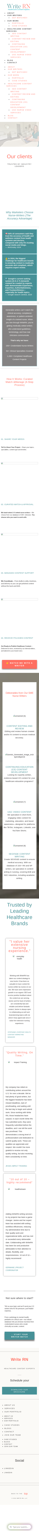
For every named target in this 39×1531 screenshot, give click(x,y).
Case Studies (19, 26)
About (11, 13)
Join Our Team (12, 1435)
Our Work (13, 21)
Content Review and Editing (23, 40)
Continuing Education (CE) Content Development (19, 48)
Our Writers (14, 15)
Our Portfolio (13, 1412)
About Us (9, 1405)
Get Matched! (20, 18)
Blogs (7, 1428)
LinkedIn (9, 1468)
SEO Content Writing (19, 35)
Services (9, 1408)
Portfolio (18, 23)
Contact (12, 62)
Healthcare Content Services (19, 85)
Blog (10, 60)
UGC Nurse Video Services (21, 56)
